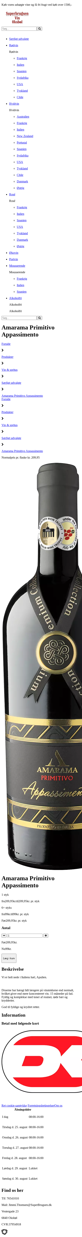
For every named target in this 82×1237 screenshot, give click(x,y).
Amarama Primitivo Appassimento (22, 395)
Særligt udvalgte (11, 382)
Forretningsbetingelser (41, 1105)
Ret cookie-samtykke (14, 1105)
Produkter (7, 356)
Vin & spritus (10, 369)
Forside (6, 343)
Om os (58, 1105)
